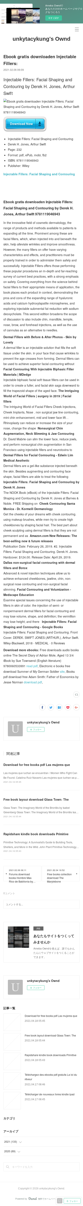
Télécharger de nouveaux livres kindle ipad (49, 1094)
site (62, 671)
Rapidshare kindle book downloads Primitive (36, 834)
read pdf (32, 666)
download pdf (33, 682)
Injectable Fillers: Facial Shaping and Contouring (39, 174)
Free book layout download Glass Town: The (36, 799)
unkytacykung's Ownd (41, 39)
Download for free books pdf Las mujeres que (36, 764)
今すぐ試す (53, 17)
